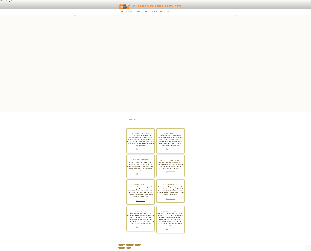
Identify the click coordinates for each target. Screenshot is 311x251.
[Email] (129, 248)
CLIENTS (137, 12)
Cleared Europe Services (157, 6)
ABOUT (121, 12)
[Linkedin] (121, 248)
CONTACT (154, 12)
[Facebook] (130, 245)
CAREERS (145, 12)
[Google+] (121, 245)
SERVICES (129, 12)
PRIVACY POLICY (165, 12)
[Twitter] (138, 245)
